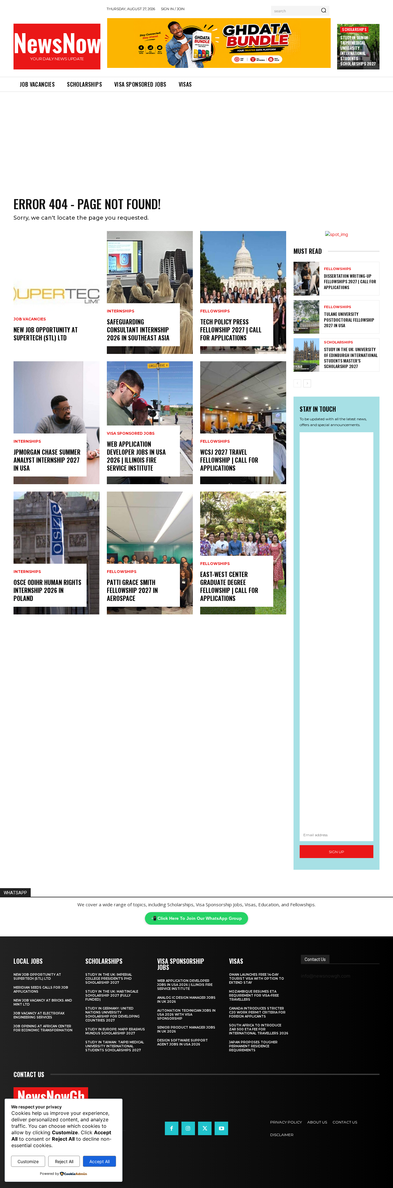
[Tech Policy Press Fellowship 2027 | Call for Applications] (243, 292)
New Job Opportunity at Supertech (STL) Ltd (46, 333)
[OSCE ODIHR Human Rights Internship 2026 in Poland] (56, 553)
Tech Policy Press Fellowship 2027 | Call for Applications (231, 329)
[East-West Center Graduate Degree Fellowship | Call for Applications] (243, 553)
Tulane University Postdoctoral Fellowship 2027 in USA (349, 319)
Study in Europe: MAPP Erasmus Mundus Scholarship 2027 (115, 1031)
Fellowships (121, 572)
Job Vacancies (30, 319)
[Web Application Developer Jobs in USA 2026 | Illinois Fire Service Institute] (150, 422)
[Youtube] (221, 1128)
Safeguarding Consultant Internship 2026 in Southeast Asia (138, 329)
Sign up (336, 851)
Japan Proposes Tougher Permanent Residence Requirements (253, 1046)
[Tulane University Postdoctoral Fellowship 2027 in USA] (306, 317)
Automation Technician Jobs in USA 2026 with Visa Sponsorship (186, 1015)
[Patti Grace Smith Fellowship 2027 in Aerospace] (150, 553)
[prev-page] (297, 383)
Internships (27, 441)
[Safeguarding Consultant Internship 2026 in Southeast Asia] (150, 292)
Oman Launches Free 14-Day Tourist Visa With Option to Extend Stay (256, 979)
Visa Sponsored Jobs (130, 433)
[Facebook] (171, 1128)
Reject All (64, 1161)
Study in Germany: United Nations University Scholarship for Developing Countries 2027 (112, 1014)
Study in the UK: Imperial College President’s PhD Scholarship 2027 (108, 979)
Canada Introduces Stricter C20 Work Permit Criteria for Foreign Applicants (257, 1012)
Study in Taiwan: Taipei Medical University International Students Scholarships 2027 (358, 50)
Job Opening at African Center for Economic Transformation (43, 1028)
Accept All (99, 1161)
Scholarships (354, 29)
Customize (28, 1161)
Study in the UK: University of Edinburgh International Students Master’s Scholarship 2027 (351, 357)
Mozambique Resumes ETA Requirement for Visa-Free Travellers (254, 996)
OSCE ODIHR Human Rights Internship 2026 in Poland (47, 590)
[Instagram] (188, 1128)
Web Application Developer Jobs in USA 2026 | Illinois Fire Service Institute (136, 455)
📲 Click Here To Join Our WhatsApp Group (196, 918)
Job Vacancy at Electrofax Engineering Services (39, 1015)
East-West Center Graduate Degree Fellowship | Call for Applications (229, 586)
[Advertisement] (196, 138)
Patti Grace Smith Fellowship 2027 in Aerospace (132, 590)
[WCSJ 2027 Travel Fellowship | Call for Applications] (243, 422)
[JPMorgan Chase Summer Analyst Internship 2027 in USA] (56, 422)
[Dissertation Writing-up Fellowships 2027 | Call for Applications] (306, 278)
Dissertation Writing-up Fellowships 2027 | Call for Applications (350, 281)
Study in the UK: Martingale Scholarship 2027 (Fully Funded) (111, 996)
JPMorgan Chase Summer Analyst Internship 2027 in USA (47, 459)
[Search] (323, 11)
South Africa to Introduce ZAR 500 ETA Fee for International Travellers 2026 (258, 1029)
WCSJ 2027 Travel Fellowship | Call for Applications (229, 459)
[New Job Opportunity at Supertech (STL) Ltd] (56, 292)
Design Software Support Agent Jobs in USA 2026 (182, 1042)
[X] (205, 1128)
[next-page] (307, 383)
